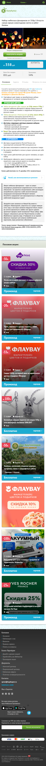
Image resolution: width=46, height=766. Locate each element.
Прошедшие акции (9, 659)
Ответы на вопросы (9, 647)
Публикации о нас (9, 639)
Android (38, 89)
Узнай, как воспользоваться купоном (23, 177)
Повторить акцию (14, 54)
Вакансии (6, 641)
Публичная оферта (9, 672)
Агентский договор (9, 667)
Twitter (9, 694)
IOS (30, 89)
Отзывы (25, 82)
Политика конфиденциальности (14, 675)
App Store (7, 708)
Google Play (20, 708)
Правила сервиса (9, 644)
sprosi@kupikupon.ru (9, 682)
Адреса (16, 82)
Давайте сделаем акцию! (11, 654)
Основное (6, 82)
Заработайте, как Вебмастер (12, 657)
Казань (23, 2)
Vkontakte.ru (6, 694)
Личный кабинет (44, 2)
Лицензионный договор (11, 669)
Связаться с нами (8, 685)
